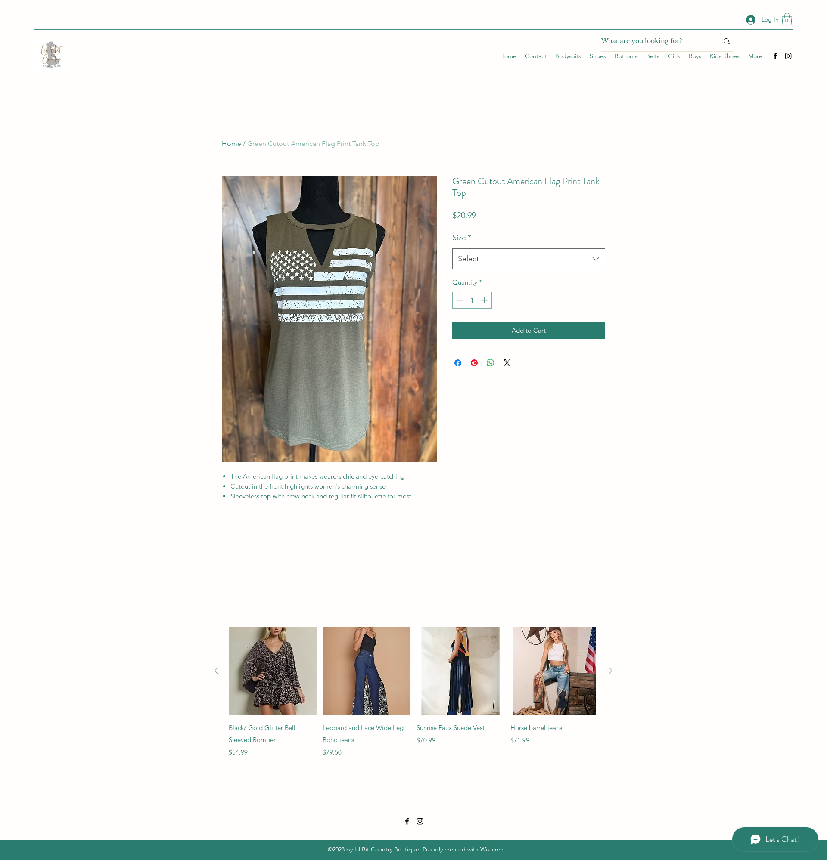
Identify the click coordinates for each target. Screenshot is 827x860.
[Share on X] (507, 363)
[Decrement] (459, 300)
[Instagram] (788, 56)
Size (461, 237)
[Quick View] (273, 671)
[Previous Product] (216, 670)
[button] (787, 19)
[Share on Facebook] (458, 363)
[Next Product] (611, 670)
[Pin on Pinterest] (474, 363)
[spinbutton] (472, 300)
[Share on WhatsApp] (490, 363)
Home (231, 143)
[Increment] (485, 300)
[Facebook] (775, 56)
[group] (413, 692)
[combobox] (528, 259)
